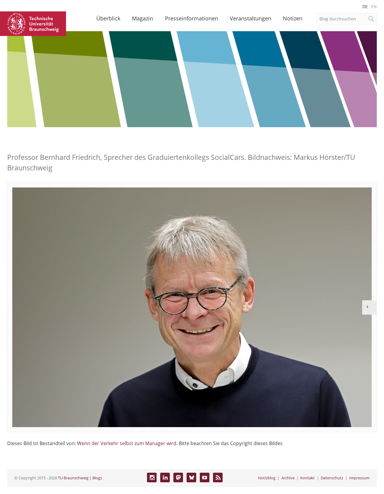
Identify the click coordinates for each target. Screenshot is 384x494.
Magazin (142, 18)
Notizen (292, 18)
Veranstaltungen (250, 18)
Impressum (359, 478)
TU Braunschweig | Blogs (80, 478)
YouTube (204, 477)
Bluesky (191, 477)
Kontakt (307, 478)
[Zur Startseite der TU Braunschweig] (33, 23)
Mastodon (178, 477)
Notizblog (266, 478)
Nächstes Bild (369, 307)
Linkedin (165, 477)
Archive (288, 478)
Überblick (108, 18)
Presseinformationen (191, 18)
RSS (218, 477)
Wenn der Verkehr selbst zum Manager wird (126, 443)
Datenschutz (332, 478)
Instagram (152, 477)
